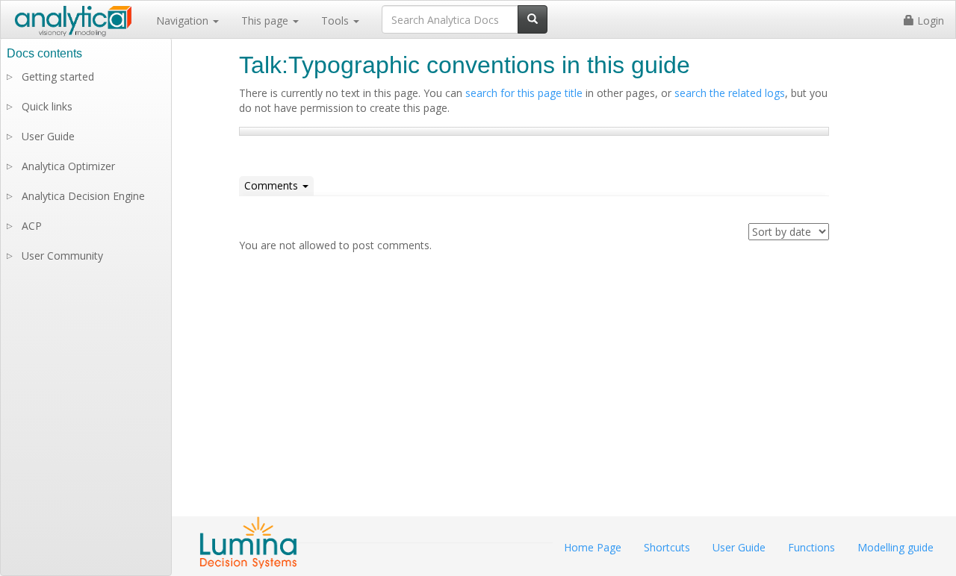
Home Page (592, 547)
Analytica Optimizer (68, 166)
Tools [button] (336, 20)
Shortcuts (667, 547)
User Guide (48, 136)
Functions (811, 547)
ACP (32, 226)
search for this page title (524, 93)
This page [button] (266, 20)
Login (929, 20)
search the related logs (729, 93)
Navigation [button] (183, 20)
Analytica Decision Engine (83, 196)
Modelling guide (895, 547)
